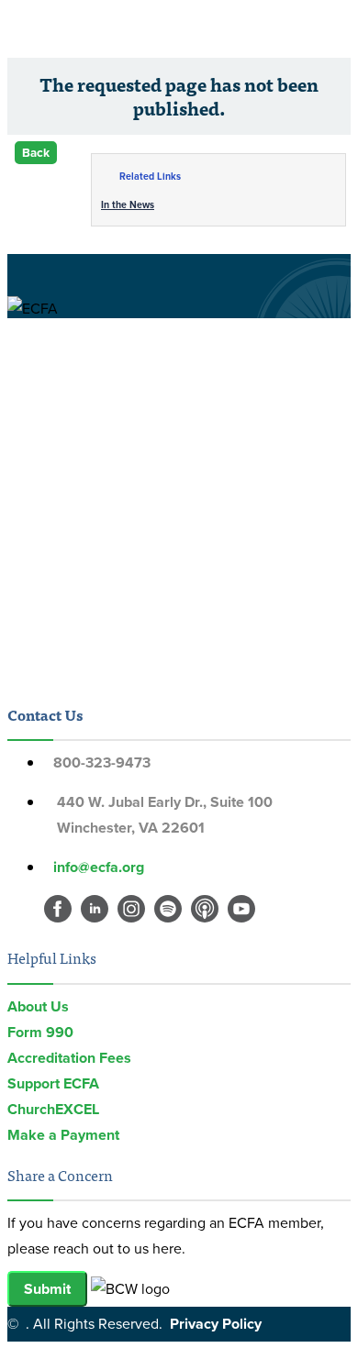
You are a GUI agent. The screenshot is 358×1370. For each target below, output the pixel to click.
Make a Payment (63, 1134)
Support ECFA (53, 1083)
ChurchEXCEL (53, 1109)
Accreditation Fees (69, 1057)
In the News (127, 204)
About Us (38, 1006)
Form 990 (40, 1032)
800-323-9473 (102, 762)
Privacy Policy (216, 1323)
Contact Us (45, 714)
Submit (47, 1288)
